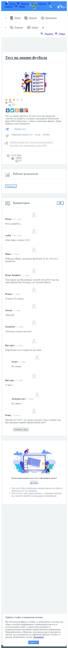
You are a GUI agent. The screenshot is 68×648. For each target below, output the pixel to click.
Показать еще (20, 429)
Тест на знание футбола (26, 57)
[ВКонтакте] (8, 110)
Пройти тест (20, 129)
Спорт (38, 134)
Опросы (24, 4)
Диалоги (18, 27)
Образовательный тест (22, 134)
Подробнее (39, 637)
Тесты (12, 4)
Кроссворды (51, 18)
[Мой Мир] (21, 110)
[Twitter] (12, 110)
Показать (10, 186)
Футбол (46, 134)
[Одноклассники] (17, 110)
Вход (63, 7)
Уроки (21, 6)
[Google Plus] (26, 110)
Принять (33, 642)
